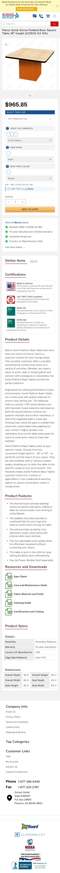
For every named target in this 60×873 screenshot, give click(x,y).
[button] (48, 16)
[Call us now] (41, 16)
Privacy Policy (13, 717)
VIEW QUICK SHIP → (26, 9)
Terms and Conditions (17, 722)
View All (34, 261)
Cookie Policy (13, 727)
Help (8, 756)
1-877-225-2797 (28, 787)
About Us (10, 711)
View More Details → (15, 247)
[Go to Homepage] (10, 16)
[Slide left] (23, 95)
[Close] (57, 6)
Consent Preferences (16, 772)
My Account (12, 761)
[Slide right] (36, 95)
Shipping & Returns (16, 732)
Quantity (9, 196)
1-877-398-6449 (29, 781)
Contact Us (11, 766)
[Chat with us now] (34, 16)
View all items (17, 222)
